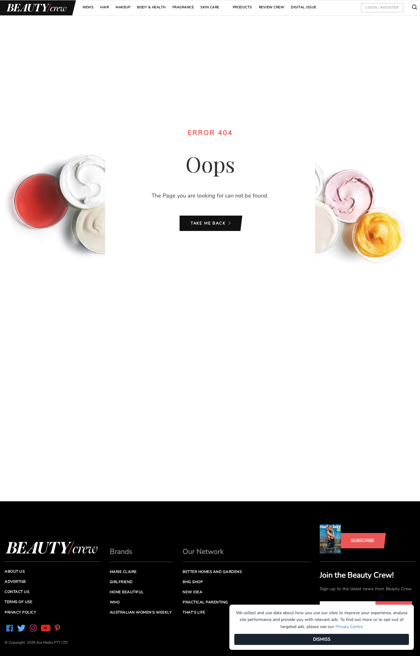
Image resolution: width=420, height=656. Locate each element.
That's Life (194, 612)
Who (115, 602)
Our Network (203, 551)
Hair (104, 7)
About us (15, 571)
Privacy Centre (349, 627)
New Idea (192, 592)
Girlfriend (121, 581)
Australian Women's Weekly (141, 612)
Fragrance (183, 7)
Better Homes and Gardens (212, 571)
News (88, 7)
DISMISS (322, 639)
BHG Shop (193, 581)
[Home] (35, 7)
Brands (121, 551)
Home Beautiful (127, 592)
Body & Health (151, 7)
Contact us (17, 591)
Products (242, 7)
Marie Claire (123, 571)
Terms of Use (18, 601)
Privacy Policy (20, 612)
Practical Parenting (205, 602)
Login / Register (382, 7)
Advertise (15, 581)
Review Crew (271, 7)
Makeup (123, 7)
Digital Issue (303, 7)
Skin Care (209, 7)
